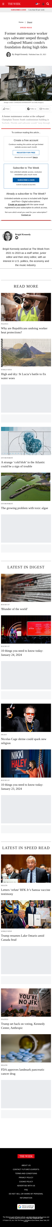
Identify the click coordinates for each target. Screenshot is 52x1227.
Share (7, 109)
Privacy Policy (26, 1178)
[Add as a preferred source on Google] (26, 1206)
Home (21, 22)
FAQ (26, 1190)
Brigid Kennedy (21, 54)
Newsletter (46, 109)
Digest (29, 22)
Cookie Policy (26, 1182)
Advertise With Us (26, 1186)
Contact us (26, 215)
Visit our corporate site (34, 1218)
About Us (26, 1165)
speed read (26, 28)
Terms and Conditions (26, 1173)
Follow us (33, 109)
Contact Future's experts (26, 1169)
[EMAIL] (17, 237)
